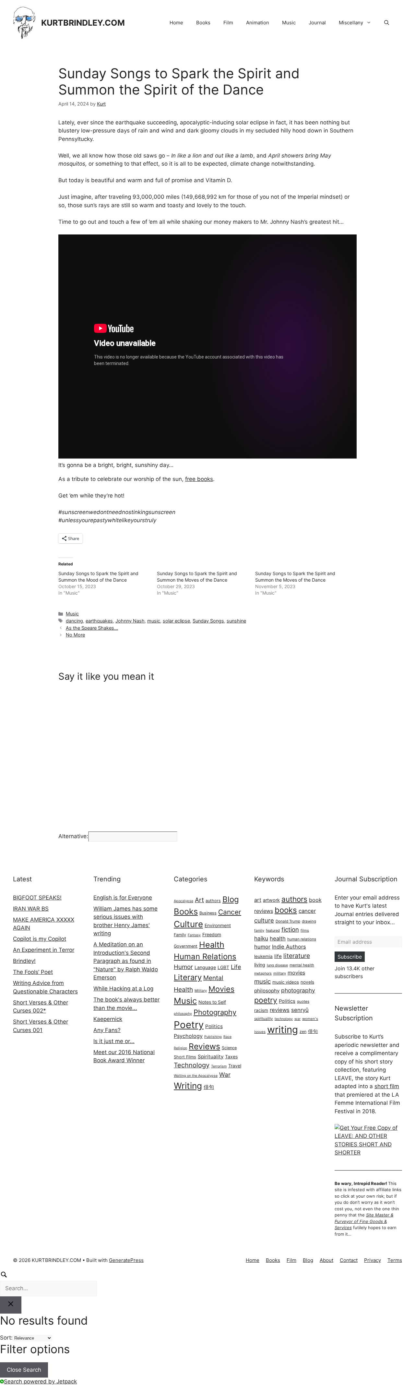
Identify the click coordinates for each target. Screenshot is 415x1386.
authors (213, 900)
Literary (188, 977)
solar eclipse (176, 621)
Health (211, 945)
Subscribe (350, 956)
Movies (221, 989)
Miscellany (351, 22)
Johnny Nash (130, 621)
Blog (230, 899)
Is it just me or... (114, 1041)
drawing (309, 921)
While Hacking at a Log (123, 988)
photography (298, 990)
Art (199, 900)
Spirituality (210, 1056)
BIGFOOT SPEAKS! (37, 897)
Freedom (211, 934)
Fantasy (194, 935)
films (305, 930)
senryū (300, 1010)
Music (289, 22)
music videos (285, 982)
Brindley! (24, 961)
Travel (234, 1065)
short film (386, 1086)
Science (229, 1047)
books (286, 910)
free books (199, 479)
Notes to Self (212, 1002)
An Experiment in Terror (43, 950)
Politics (214, 1026)
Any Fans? (107, 1030)
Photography (215, 1012)
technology (284, 1019)
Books (203, 22)
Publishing (213, 1037)
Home (176, 22)
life (278, 956)
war (297, 1019)
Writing (188, 1085)
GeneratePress (126, 1260)
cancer (307, 911)
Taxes (231, 1056)
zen (303, 1031)
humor (262, 946)
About (326, 1260)
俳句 (209, 1087)
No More (75, 634)
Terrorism (219, 1066)
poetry (265, 1000)
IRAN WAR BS (31, 908)
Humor (183, 967)
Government (185, 946)
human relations (301, 939)
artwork (271, 900)
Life (236, 966)
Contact (349, 1260)
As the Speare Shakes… (92, 628)
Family (180, 934)
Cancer (229, 912)
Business (208, 913)
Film (228, 22)
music (153, 621)
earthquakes (99, 621)
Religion (180, 1048)
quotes (303, 1001)
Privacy (372, 1260)
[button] (387, 22)
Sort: (6, 1337)
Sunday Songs (208, 621)
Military (201, 991)
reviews (280, 1010)
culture (264, 920)
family (259, 930)
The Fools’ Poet (33, 972)
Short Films (185, 1056)
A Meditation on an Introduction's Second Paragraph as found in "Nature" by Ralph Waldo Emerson (125, 961)
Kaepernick (107, 1019)
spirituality (263, 1018)
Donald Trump (288, 921)
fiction (290, 929)
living (259, 964)
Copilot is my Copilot (39, 939)
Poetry (189, 1024)
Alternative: (73, 836)
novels (307, 982)
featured (273, 930)
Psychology (188, 1036)
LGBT (223, 967)
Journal (317, 22)
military (279, 973)
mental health (302, 965)
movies (296, 972)
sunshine (236, 621)
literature (296, 956)
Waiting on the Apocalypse (196, 1076)
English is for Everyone (122, 897)
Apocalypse (183, 901)
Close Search (24, 1370)
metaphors (263, 973)
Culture (188, 924)
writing (282, 1029)
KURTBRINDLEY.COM (83, 23)
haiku (261, 938)
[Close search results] (10, 1305)
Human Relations (205, 956)
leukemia (263, 956)
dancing (74, 621)
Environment (218, 925)
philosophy (183, 1014)
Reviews (204, 1046)
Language (205, 967)
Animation (257, 22)
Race (227, 1037)
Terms (394, 1260)
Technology (191, 1065)
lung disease (277, 965)
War (225, 1074)
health (278, 938)
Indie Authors (289, 946)
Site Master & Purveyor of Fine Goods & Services (364, 1221)
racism (261, 1010)
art (257, 900)
